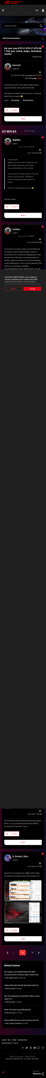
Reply (23, 119)
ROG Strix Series (10, 988)
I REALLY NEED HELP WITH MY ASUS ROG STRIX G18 (21, 985)
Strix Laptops (15, 100)
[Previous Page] (8, 953)
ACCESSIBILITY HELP (10, 1043)
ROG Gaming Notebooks (11, 38)
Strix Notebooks (28, 100)
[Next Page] (38, 953)
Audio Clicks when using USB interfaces (17, 1010)
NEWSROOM (22, 1040)
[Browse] (4, 10)
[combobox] (23, 26)
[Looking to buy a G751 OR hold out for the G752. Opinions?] (38, 131)
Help (36, 10)
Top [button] (3, 1072)
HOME (14, 1040)
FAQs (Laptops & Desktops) (13, 1023)
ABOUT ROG (6, 1040)
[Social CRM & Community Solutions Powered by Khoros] (38, 1073)
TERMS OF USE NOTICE (17, 1056)
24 (32, 952)
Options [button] (42, 38)
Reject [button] (13, 289)
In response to (27, 147)
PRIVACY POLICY (30, 1056)
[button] (7, 110)
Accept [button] (32, 289)
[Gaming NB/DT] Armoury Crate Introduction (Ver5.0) (21, 1020)
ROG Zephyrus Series (12, 978)
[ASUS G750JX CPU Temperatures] (42, 131)
